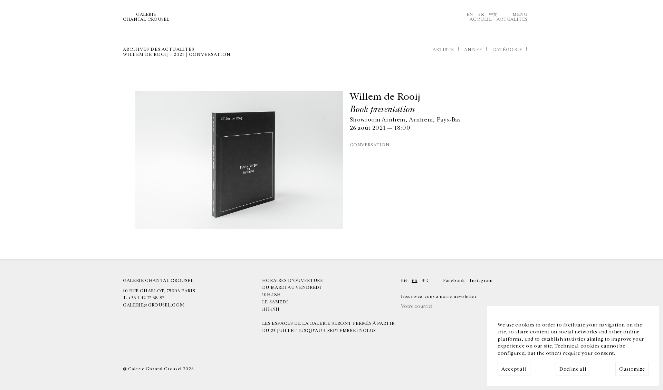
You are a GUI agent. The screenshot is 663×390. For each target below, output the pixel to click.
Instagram (481, 280)
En (470, 14)
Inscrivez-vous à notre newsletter (439, 296)
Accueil (481, 19)
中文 (493, 14)
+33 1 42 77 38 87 (146, 298)
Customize (632, 369)
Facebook (454, 280)
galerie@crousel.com (153, 305)
